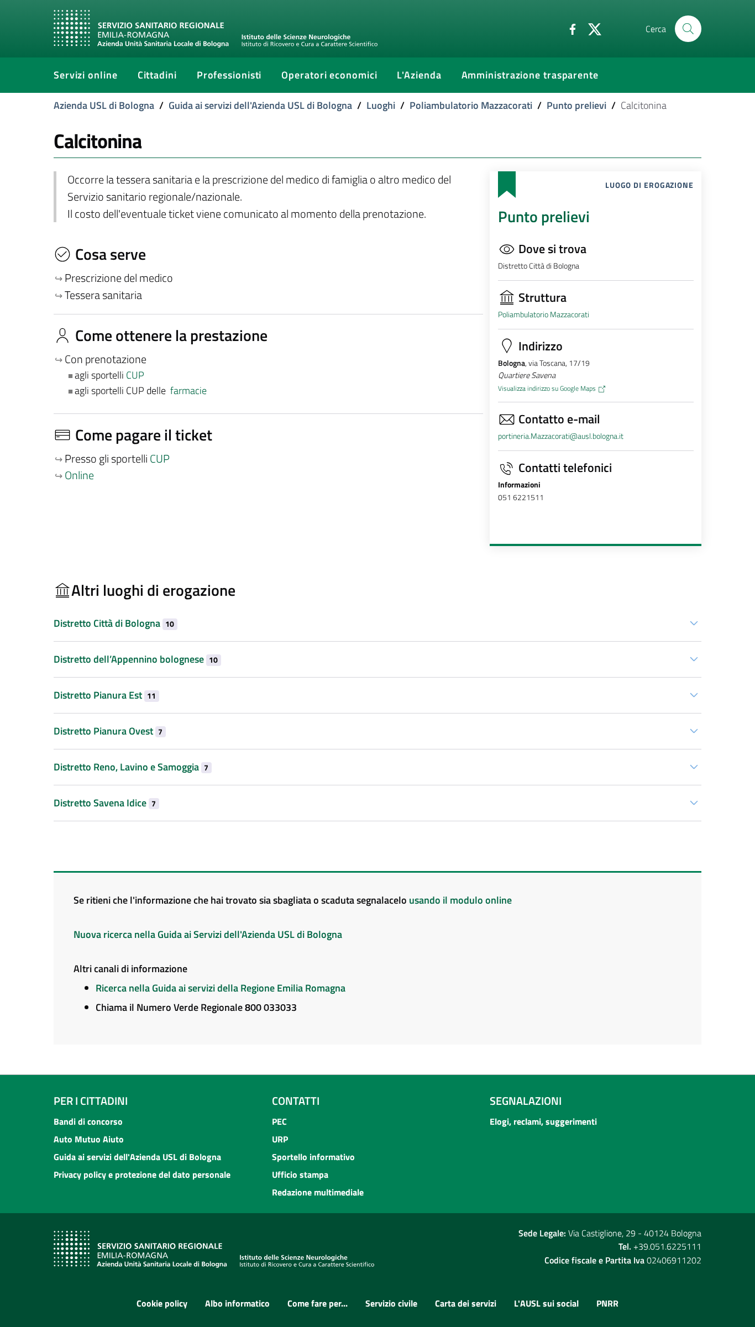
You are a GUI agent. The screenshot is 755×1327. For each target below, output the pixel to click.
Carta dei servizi (465, 1303)
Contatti (295, 1100)
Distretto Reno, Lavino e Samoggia (131, 766)
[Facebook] (568, 28)
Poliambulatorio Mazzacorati (471, 105)
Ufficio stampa (300, 1174)
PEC (279, 1121)
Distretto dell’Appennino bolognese (136, 659)
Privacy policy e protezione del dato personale (142, 1174)
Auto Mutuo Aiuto (89, 1139)
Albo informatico (237, 1303)
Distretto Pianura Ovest (108, 730)
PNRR (607, 1303)
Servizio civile (391, 1303)
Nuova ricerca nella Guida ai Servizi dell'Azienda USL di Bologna (208, 934)
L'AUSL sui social (546, 1303)
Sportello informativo (313, 1156)
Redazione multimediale (318, 1192)
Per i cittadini (91, 1100)
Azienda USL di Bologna (104, 105)
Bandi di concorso (88, 1121)
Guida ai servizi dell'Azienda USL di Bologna (260, 105)
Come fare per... (317, 1303)
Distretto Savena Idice (105, 802)
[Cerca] (688, 28)
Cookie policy (162, 1303)
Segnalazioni (526, 1100)
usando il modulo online (460, 900)
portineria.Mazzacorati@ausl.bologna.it (560, 436)
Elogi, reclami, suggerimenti (543, 1121)
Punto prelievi (576, 105)
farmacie (188, 390)
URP (280, 1139)
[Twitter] (590, 28)
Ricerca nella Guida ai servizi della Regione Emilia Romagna (220, 987)
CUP (136, 375)
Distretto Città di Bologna (114, 623)
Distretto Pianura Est (105, 695)
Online (79, 475)
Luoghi (380, 105)
